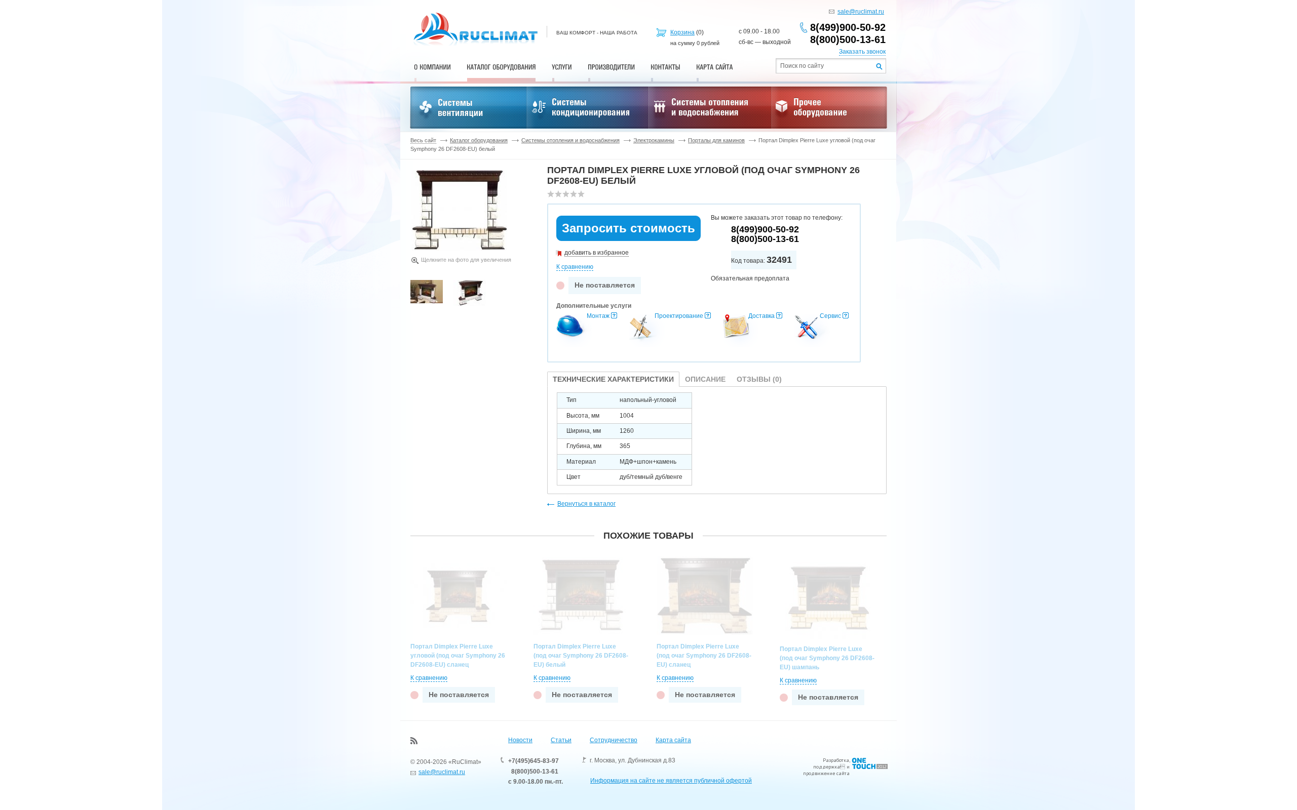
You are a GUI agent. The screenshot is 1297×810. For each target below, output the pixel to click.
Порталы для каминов (716, 140)
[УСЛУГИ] (562, 67)
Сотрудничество (613, 740)
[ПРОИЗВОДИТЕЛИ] (611, 67)
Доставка (761, 315)
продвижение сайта (826, 773)
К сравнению (574, 266)
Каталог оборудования (479, 140)
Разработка (836, 760)
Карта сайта (673, 740)
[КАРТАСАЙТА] (714, 67)
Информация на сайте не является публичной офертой (671, 780)
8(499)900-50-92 (848, 27)
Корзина (682, 32)
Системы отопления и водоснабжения (570, 140)
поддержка (826, 766)
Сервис (830, 315)
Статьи (561, 740)
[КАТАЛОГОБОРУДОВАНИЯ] (501, 67)
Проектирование (679, 315)
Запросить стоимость (628, 228)
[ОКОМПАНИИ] (432, 67)
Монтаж (598, 315)
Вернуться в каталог (586, 503)
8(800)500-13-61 (848, 39)
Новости (520, 740)
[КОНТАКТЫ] (665, 67)
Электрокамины (653, 140)
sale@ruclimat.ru (860, 11)
